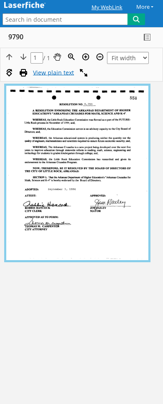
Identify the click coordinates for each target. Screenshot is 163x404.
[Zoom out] (100, 57)
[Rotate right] (9, 73)
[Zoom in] (86, 57)
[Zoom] (71, 57)
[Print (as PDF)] (23, 73)
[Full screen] (83, 73)
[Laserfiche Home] (35, 5)
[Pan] (57, 57)
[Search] (136, 19)
